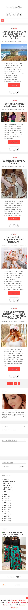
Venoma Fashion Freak (18, 600)
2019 (6, 501)
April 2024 (7, 488)
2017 (6, 505)
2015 (6, 509)
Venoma (15, 28)
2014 (6, 512)
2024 (6, 479)
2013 (6, 514)
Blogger (17, 577)
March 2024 (7, 490)
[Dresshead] (14, 553)
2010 (6, 520)
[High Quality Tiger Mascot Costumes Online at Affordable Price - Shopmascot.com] (14, 534)
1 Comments (21, 166)
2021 (6, 496)
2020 (6, 498)
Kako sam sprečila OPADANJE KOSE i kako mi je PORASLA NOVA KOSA (14, 315)
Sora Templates (12, 602)
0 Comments (21, 41)
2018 (6, 503)
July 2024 (6, 483)
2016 (6, 507)
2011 (6, 518)
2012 (6, 516)
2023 (6, 492)
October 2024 (8, 481)
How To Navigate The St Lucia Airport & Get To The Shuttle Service (14, 35)
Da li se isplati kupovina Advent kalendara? (14, 239)
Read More (14, 85)
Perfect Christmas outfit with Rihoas (14, 105)
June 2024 (6, 486)
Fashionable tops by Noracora (14, 161)
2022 (6, 494)
